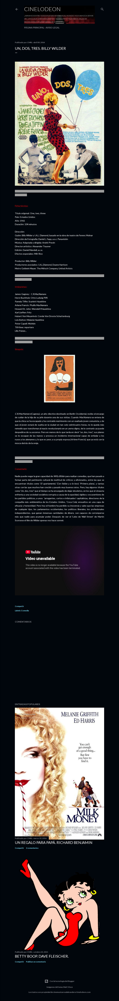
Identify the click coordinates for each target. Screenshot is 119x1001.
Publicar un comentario (36, 962)
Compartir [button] (19, 606)
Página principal (34, 27)
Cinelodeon (42, 9)
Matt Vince (68, 987)
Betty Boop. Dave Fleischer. (42, 956)
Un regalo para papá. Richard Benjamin (53, 842)
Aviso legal (53, 27)
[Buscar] (102, 9)
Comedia (25, 610)
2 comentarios (32, 848)
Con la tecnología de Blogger (62, 981)
